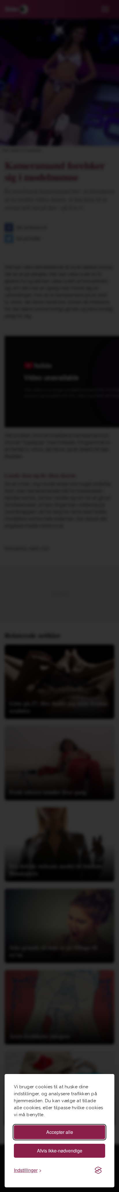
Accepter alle (59, 1132)
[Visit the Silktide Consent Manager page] (98, 1170)
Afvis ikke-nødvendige (59, 1150)
